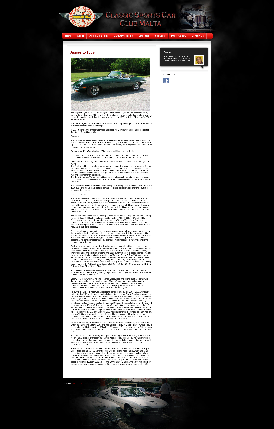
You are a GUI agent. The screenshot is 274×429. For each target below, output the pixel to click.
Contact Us (198, 36)
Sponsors (160, 36)
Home (68, 36)
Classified (144, 36)
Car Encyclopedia (123, 36)
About (80, 36)
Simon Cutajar (77, 383)
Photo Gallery (178, 36)
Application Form (98, 36)
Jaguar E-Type (82, 52)
